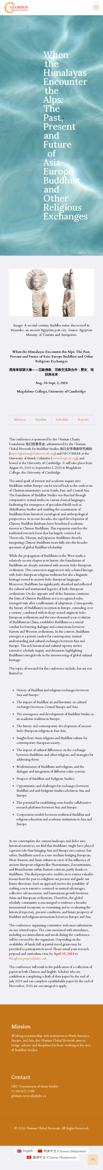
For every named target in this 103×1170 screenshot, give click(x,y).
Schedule (62, 419)
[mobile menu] (96, 7)
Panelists (40, 419)
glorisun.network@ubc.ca (28, 1096)
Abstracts (20, 419)
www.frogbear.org (64, 458)
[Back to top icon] (93, 1160)
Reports (83, 419)
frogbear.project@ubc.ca (27, 958)
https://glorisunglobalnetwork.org (32, 453)
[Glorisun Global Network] (16, 7)
